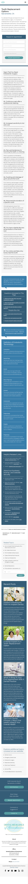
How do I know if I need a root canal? (13, 320)
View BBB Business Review (13, 483)
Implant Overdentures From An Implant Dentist (14, 603)
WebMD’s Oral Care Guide (15, 466)
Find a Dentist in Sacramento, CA (12, 568)
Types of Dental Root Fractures (12, 555)
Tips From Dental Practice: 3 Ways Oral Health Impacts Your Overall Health (12, 721)
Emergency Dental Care (10, 757)
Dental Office (8, 769)
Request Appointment (14, 800)
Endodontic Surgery (9, 760)
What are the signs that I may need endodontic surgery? (12, 299)
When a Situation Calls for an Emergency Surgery (11, 561)
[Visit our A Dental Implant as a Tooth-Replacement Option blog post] (14, 640)
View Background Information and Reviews (12, 513)
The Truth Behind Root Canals (12, 553)
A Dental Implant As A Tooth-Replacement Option (12, 644)
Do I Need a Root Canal (10, 550)
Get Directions (14, 787)
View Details (16, 517)
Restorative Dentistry (10, 762)
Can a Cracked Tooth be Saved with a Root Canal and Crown (13, 546)
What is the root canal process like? (13, 318)
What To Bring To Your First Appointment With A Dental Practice (14, 679)
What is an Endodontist (10, 558)
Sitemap (16, 867)
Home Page (16, 464)
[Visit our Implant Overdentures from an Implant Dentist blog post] (14, 600)
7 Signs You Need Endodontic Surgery (17, 529)
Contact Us (14, 813)
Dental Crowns (8, 755)
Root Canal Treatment (10, 765)
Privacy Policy (12, 867)
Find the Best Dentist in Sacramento (13, 771)
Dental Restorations (9, 566)
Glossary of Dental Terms (10, 459)
